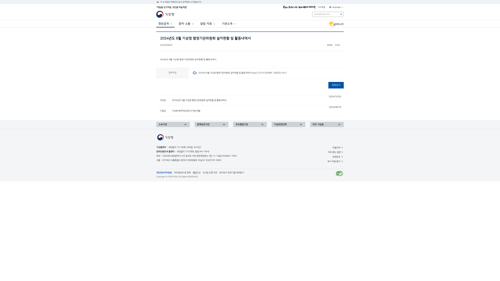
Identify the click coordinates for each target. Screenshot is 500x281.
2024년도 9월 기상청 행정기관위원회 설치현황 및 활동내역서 (256, 98)
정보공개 (163, 23)
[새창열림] (336, 23)
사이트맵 (321, 7)
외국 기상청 (318, 124)
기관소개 (227, 23)
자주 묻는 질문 (334, 152)
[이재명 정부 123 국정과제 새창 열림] (299, 7)
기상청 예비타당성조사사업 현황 (256, 109)
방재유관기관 (203, 124)
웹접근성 (197, 172)
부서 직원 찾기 (334, 161)
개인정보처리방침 (164, 172)
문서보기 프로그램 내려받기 (231, 172)
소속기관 (163, 124)
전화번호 (336, 157)
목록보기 (336, 85)
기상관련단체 (280, 124)
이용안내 (336, 147)
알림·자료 (206, 23)
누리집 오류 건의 (210, 172)
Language (336, 7)
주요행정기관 (242, 124)
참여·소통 (184, 23)
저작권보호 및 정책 (182, 172)
